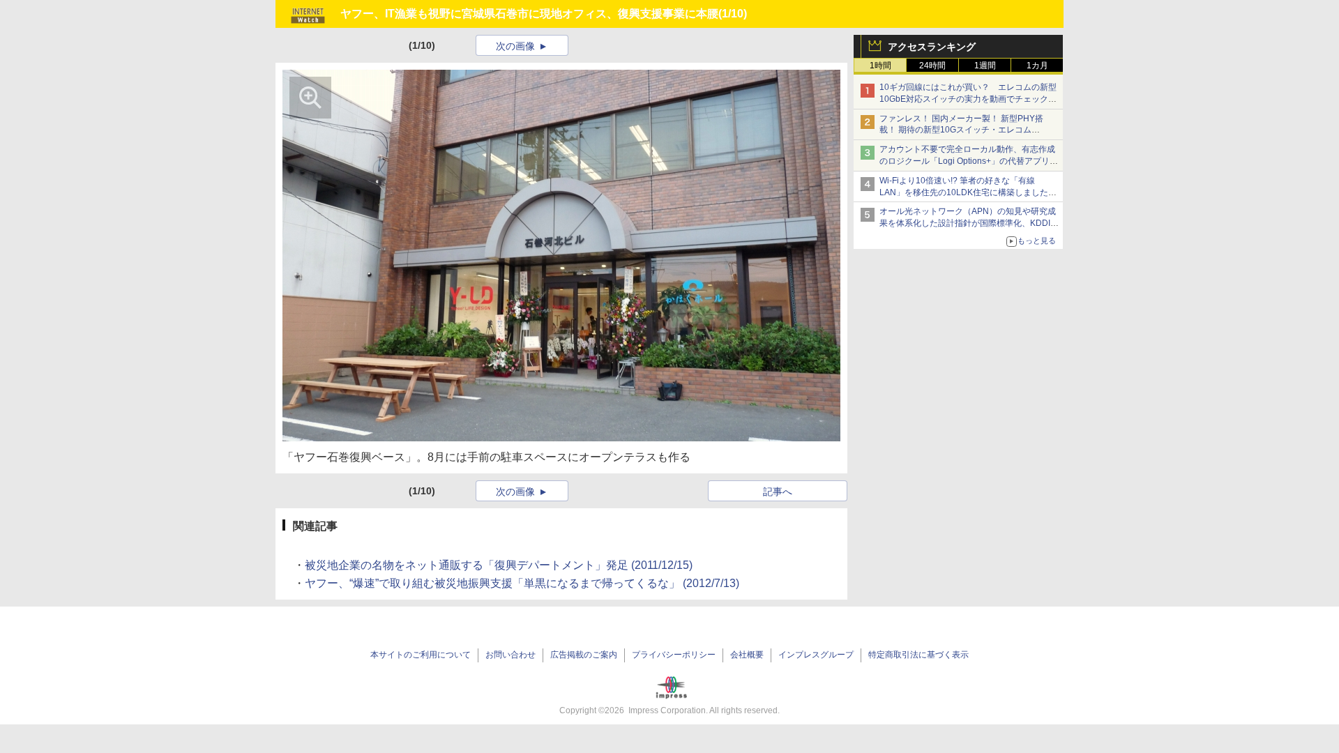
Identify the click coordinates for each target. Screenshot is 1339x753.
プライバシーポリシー (674, 655)
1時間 (880, 65)
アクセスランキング (932, 46)
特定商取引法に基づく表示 (918, 655)
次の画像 (515, 46)
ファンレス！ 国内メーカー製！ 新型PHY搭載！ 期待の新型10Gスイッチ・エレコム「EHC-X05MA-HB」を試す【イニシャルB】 (964, 130)
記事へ (777, 491)
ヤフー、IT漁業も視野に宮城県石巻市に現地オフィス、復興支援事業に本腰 (529, 14)
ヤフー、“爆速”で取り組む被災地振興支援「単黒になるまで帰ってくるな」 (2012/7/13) (522, 583)
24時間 (932, 65)
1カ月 (1037, 65)
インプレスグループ (816, 655)
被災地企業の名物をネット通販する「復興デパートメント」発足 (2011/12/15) (499, 565)
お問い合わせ (510, 655)
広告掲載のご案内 (583, 655)
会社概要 (747, 655)
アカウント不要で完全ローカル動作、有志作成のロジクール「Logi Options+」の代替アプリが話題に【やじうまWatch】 (968, 161)
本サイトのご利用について (420, 655)
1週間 (985, 65)
